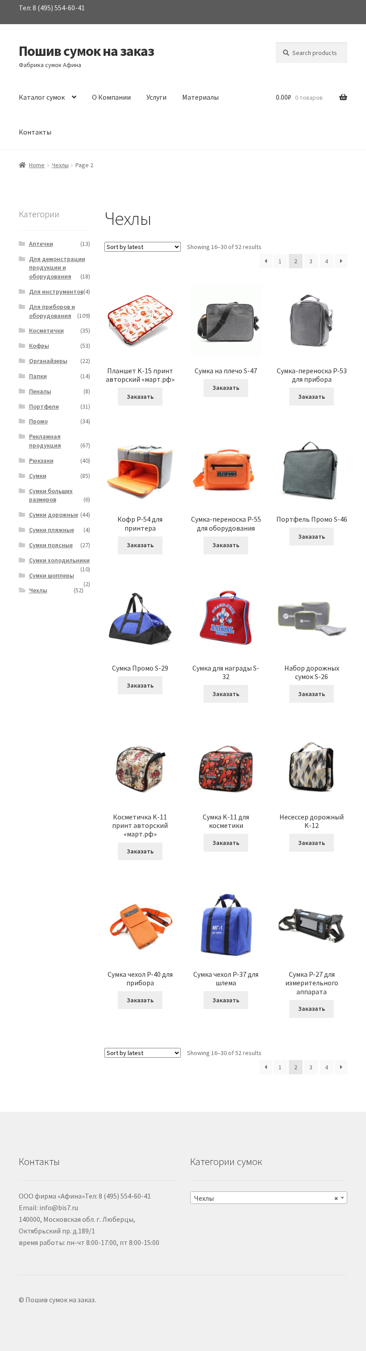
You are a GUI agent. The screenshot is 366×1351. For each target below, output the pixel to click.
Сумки (37, 476)
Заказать (140, 397)
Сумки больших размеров (51, 495)
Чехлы (60, 165)
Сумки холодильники (59, 560)
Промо (38, 421)
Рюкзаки (41, 460)
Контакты (35, 131)
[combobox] (268, 1197)
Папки (38, 376)
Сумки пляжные (51, 530)
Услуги (156, 97)
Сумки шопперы (51, 575)
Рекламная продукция (45, 440)
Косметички (46, 330)
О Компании (111, 97)
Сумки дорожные (53, 515)
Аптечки (41, 244)
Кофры (39, 346)
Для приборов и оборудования (52, 311)
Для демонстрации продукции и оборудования (57, 268)
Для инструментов (56, 291)
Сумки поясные (51, 545)
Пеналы (40, 391)
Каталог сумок (42, 97)
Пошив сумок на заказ (86, 51)
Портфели (44, 406)
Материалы (200, 97)
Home (37, 165)
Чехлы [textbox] (266, 1198)
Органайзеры (48, 361)
